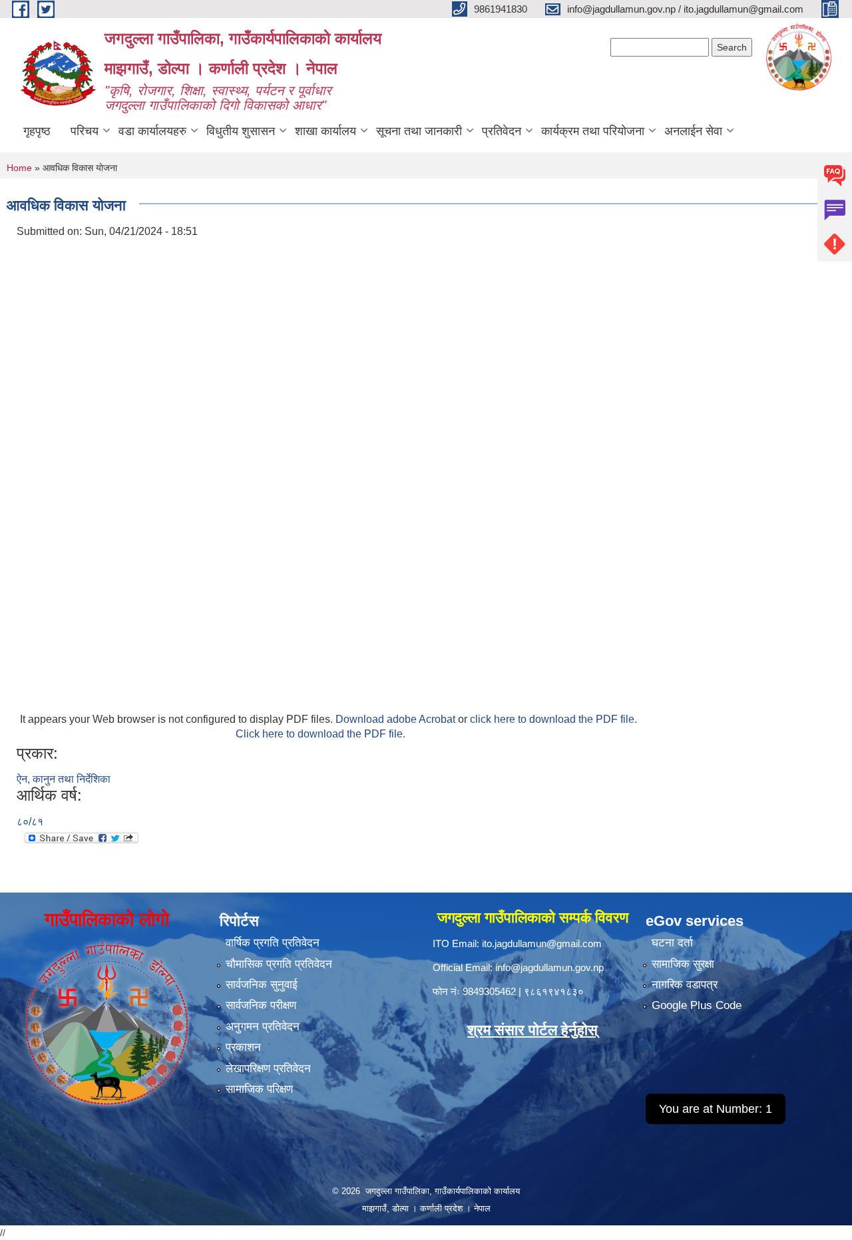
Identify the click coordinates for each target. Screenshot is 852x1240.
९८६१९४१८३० (554, 991)
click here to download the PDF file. (553, 719)
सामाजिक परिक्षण (259, 1089)
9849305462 (489, 991)
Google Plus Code (697, 1005)
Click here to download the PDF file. (320, 733)
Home (19, 167)
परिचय (85, 131)
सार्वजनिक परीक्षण (261, 1005)
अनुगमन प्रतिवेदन (263, 1026)
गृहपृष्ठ (37, 131)
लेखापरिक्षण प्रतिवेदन (268, 1068)
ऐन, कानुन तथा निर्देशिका (63, 779)
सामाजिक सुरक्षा (683, 964)
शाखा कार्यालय (325, 131)
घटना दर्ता (672, 942)
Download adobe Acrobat (396, 719)
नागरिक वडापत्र (685, 984)
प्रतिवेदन (501, 131)
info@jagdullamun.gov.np (549, 967)
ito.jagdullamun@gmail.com (542, 943)
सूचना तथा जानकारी (419, 131)
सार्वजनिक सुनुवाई (262, 984)
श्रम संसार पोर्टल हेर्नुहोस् (532, 1030)
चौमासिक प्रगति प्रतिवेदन (279, 964)
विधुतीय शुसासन (240, 131)
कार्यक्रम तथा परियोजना (592, 131)
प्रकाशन (243, 1047)
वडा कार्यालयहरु (152, 131)
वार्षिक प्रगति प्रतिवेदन (273, 942)
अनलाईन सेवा (693, 131)
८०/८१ (30, 821)
